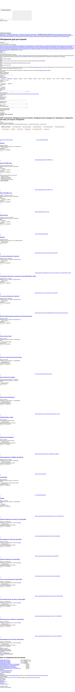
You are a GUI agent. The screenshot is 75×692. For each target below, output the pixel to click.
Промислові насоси (49, 35)
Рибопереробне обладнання (57, 34)
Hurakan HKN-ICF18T (4, 659)
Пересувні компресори (58, 35)
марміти (13, 129)
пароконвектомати (37, 126)
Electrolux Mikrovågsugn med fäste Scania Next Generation (16, 316)
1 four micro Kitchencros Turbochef (9, 256)
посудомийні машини (59, 126)
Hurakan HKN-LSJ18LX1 (5, 663)
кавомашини (27, 129)
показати (2, 113)
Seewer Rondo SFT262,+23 (7, 397)
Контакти (10, 670)
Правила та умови (4, 675)
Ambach (2, 143)
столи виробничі (5, 129)
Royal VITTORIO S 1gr (6, 193)
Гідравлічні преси (65, 36)
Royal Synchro (4, 215)
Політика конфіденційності (14, 675)
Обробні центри (41, 35)
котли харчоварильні (48, 126)
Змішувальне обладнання (9, 36)
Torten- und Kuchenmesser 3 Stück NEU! (11, 579)
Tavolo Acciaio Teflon (6, 336)
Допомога (6, 670)
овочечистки (20, 129)
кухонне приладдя (27, 126)
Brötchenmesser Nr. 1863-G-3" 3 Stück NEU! (12, 619)
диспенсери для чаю (37, 129)
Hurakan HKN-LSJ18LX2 (5, 662)
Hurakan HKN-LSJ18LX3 (5, 661)
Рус (2, 673)
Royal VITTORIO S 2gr (6, 163)
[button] (37, 26)
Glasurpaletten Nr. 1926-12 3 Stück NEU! (11, 539)
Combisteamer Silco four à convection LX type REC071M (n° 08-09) (18, 276)
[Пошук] (22, 15)
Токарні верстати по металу (31, 35)
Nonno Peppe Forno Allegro (7, 377)
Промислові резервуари (39, 36)
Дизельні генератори (20, 35)
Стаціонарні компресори (28, 36)
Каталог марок (45, 675)
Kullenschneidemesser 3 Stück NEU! (10, 559)
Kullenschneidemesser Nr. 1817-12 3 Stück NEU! (13, 519)
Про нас (2, 670)
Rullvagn (2, 237)
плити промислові (17, 126)
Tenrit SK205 (3, 477)
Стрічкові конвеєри (19, 36)
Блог (40, 675)
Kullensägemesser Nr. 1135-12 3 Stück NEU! (12, 639)
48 (4, 652)
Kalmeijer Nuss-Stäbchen (7, 437)
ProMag (2, 498)
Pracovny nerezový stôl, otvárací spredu (11, 357)
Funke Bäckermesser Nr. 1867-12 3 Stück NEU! (12, 599)
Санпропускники (67, 34)
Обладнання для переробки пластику (53, 36)
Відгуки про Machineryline (33, 675)
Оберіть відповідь (4, 180)
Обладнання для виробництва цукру (8, 35)
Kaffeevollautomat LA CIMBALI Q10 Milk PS (11, 457)
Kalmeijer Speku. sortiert (6, 417)
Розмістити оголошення (5, 650)
